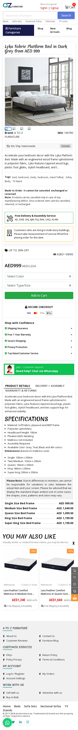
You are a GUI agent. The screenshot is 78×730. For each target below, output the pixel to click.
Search (66, 15)
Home (7, 706)
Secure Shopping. (16, 340)
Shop (40, 28)
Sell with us (12, 692)
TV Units (63, 21)
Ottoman (50, 21)
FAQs (9, 655)
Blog (69, 28)
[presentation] (73, 542)
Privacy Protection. (17, 347)
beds (33, 177)
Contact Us (48, 636)
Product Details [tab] (17, 386)
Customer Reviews (17, 640)
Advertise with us (52, 692)
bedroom (23, 177)
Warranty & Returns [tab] (21, 390)
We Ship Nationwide (40, 146)
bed (14, 177)
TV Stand (17, 181)
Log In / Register (15, 673)
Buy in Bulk (12, 697)
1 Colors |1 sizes (28, 584)
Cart (71, 6)
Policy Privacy (14, 659)
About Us (11, 636)
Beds (5, 21)
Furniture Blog (50, 640)
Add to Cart (39, 295)
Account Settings (15, 678)
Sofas (69, 177)
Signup (55, 8)
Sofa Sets (17, 21)
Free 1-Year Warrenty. (19, 334)
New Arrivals (55, 30)
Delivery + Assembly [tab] (49, 386)
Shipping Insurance (17, 328)
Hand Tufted (56, 177)
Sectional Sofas (34, 21)
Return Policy (49, 655)
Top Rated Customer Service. (23, 353)
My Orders (48, 673)
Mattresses (9, 584)
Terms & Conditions (53, 659)
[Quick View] (20, 589)
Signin (44, 8)
